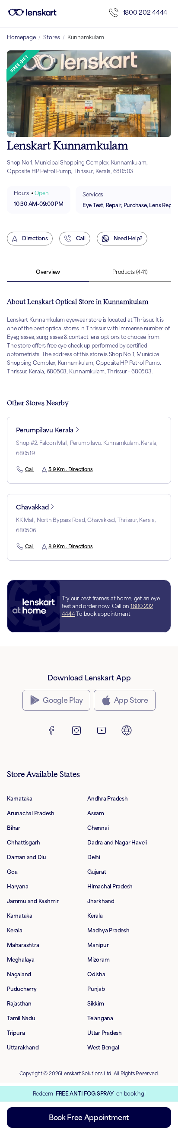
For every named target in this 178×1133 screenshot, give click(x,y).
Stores (51, 37)
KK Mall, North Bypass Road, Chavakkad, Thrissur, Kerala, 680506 (86, 525)
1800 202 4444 (145, 12)
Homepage (21, 37)
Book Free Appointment (89, 1117)
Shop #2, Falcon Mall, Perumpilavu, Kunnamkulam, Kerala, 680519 (87, 448)
